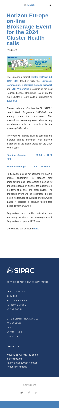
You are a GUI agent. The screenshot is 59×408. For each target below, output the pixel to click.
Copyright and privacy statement (27, 282)
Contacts (12, 336)
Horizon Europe (16, 305)
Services (12, 296)
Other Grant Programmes (23, 319)
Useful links (14, 332)
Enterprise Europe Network (37, 85)
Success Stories (17, 300)
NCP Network (14, 309)
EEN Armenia (14, 323)
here (35, 228)
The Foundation (16, 292)
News (10, 328)
